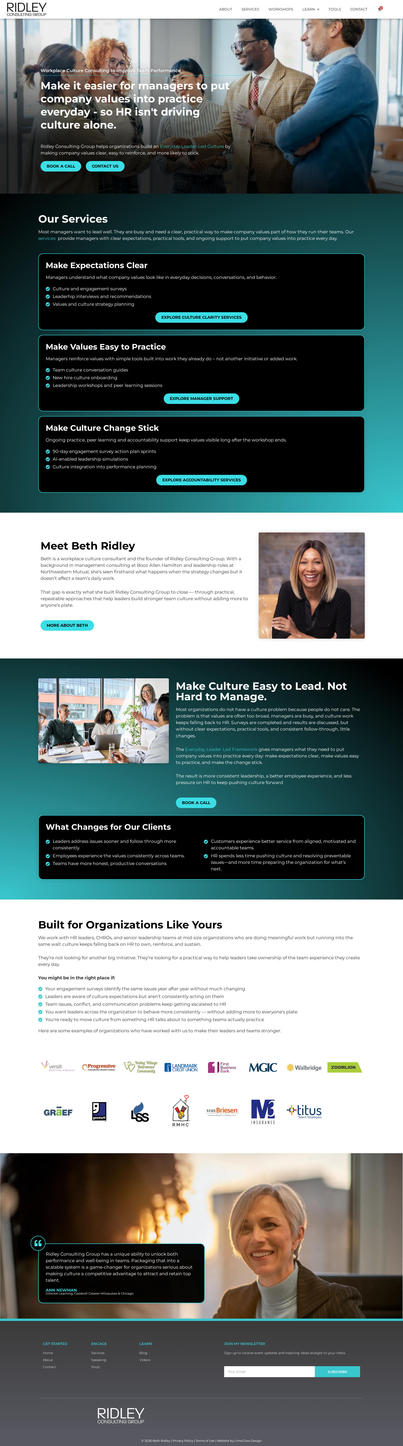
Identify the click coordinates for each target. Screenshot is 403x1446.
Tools (335, 9)
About (225, 9)
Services (250, 9)
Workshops (280, 9)
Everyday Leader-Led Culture (192, 146)
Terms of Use (205, 1440)
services (47, 238)
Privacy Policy (183, 1440)
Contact (359, 9)
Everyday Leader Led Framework (221, 749)
